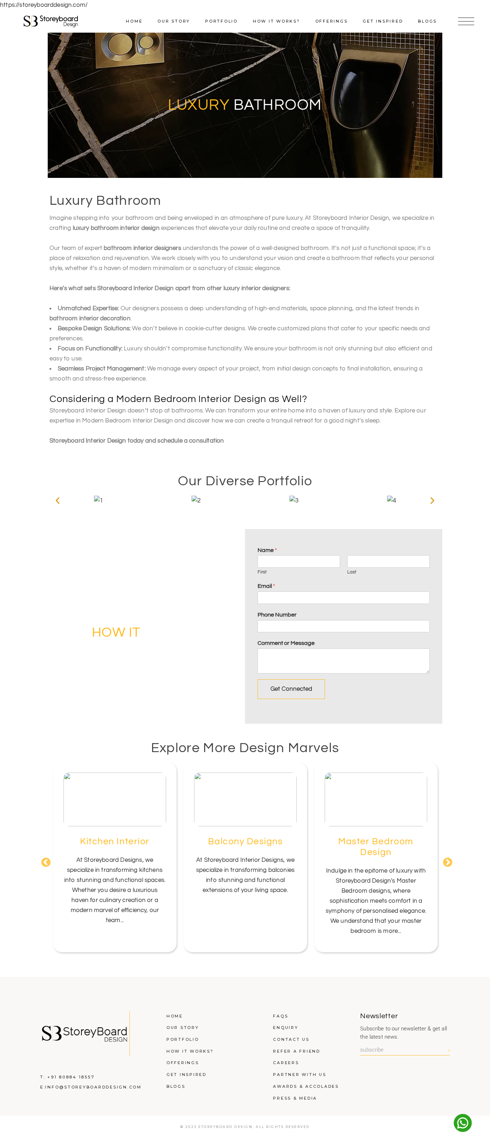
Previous (44, 860)
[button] (57, 500)
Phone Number (277, 615)
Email (266, 586)
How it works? (190, 1051)
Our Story (182, 1027)
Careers (286, 1062)
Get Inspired (186, 1074)
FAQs (280, 1016)
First (262, 572)
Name (267, 550)
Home (174, 1016)
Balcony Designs (245, 841)
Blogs (175, 1086)
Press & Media (295, 1098)
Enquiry (285, 1027)
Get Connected (291, 689)
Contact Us (291, 1039)
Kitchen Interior (114, 841)
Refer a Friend (296, 1051)
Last (351, 572)
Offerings (182, 1062)
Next (445, 860)
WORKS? (146, 632)
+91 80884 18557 (70, 1077)
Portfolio (182, 1039)
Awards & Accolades (306, 1086)
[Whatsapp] (463, 1123)
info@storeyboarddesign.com (93, 1087)
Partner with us (299, 1074)
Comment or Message (286, 643)
